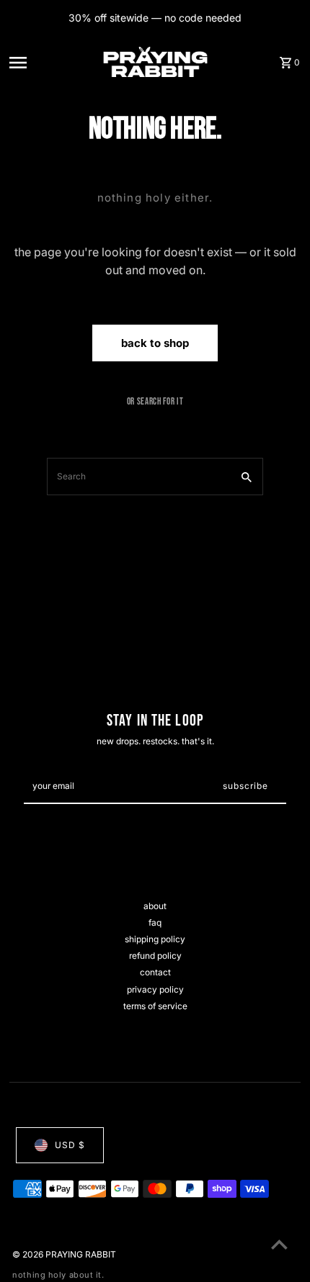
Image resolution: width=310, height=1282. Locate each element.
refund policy (155, 955)
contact (155, 972)
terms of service (155, 1006)
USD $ (70, 1144)
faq (155, 922)
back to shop (155, 343)
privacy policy (155, 989)
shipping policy (155, 939)
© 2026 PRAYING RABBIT (64, 1254)
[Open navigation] (51, 62)
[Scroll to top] (279, 1244)
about (155, 905)
